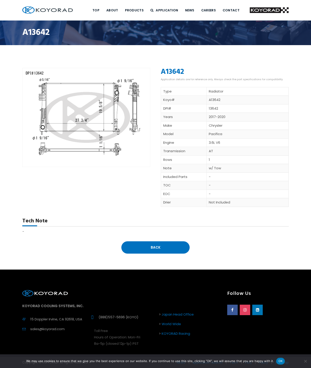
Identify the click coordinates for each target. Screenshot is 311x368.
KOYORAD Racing (176, 333)
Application (167, 10)
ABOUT (112, 10)
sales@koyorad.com (47, 329)
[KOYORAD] (47, 10)
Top (95, 10)
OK (280, 361)
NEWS (189, 10)
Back (156, 247)
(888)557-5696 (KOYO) (118, 317)
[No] (305, 361)
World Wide (171, 324)
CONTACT (231, 10)
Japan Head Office (178, 314)
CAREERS (208, 10)
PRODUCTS (134, 10)
